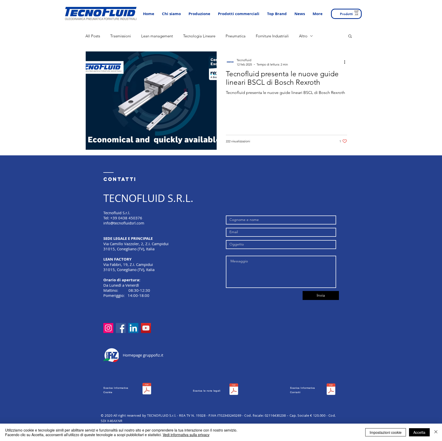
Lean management (157, 36)
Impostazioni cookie (386, 432)
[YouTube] (146, 328)
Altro (303, 36)
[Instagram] (108, 328)
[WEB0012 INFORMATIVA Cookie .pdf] (146, 389)
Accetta (419, 432)
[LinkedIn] (133, 328)
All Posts (92, 36)
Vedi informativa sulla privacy (186, 434)
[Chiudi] (436, 432)
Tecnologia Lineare (199, 36)
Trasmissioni (120, 36)
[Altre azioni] (346, 62)
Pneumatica (236, 36)
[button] (199, 13)
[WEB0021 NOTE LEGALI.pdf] (233, 389)
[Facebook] (121, 328)
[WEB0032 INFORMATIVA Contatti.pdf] (331, 389)
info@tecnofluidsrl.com (123, 222)
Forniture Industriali (272, 36)
